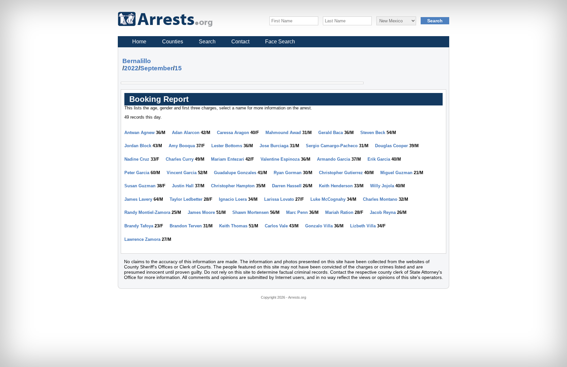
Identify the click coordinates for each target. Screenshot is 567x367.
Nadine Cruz (136, 159)
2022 (131, 68)
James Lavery (138, 199)
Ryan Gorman (288, 172)
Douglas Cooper (391, 145)
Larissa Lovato (279, 199)
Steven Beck (372, 132)
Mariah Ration (339, 212)
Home (139, 41)
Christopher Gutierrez (341, 172)
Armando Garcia (333, 159)
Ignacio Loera (233, 199)
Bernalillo (136, 60)
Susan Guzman (140, 185)
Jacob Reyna (383, 212)
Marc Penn (297, 212)
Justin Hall (183, 185)
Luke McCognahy (328, 199)
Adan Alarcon (186, 132)
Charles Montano (380, 199)
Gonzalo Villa (319, 225)
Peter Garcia (136, 172)
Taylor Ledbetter (186, 199)
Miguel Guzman (396, 172)
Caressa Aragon (233, 132)
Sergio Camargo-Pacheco (332, 145)
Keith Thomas (233, 225)
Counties (172, 41)
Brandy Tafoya (138, 225)
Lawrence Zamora (142, 239)
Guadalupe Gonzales (235, 172)
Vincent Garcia (182, 172)
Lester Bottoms (226, 145)
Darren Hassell (287, 185)
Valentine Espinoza (280, 159)
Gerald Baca (330, 132)
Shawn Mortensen (250, 212)
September (156, 68)
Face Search (280, 41)
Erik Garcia (379, 159)
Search (207, 41)
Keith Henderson (336, 185)
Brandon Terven (186, 225)
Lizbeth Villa (363, 225)
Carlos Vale (276, 225)
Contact (240, 41)
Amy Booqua (182, 145)
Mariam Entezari (227, 159)
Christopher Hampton (233, 185)
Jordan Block (137, 145)
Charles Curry (180, 159)
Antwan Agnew (139, 132)
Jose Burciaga (274, 145)
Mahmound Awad (283, 132)
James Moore (201, 212)
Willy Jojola (382, 185)
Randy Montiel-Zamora (147, 212)
